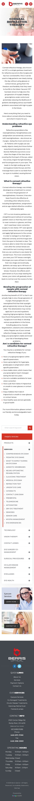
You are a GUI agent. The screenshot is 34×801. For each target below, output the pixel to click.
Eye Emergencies (13, 523)
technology (9, 530)
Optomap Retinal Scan (17, 706)
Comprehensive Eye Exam (17, 454)
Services (17, 680)
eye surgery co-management (11, 551)
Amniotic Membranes (15, 467)
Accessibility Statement (20, 785)
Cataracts (11, 491)
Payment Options (17, 683)
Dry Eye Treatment (14, 509)
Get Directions (17, 729)
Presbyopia (11, 498)
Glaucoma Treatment (16, 477)
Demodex (10, 512)
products (8, 443)
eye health (9, 580)
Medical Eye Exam (14, 480)
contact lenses (11, 543)
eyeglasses (9, 574)
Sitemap (17, 788)
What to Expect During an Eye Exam (16, 462)
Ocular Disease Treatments (17, 703)
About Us (17, 677)
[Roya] (17, 796)
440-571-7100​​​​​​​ (17, 735)
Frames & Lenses (17, 709)
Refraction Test (13, 484)
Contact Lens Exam (14, 494)
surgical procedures (14, 558)
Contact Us (11, 626)
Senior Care (11, 516)
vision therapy (11, 537)
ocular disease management (11, 566)
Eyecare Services (17, 697)
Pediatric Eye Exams (15, 457)
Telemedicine (12, 502)
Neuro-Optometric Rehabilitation (15, 472)
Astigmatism (11, 505)
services (8, 449)
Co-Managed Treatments (17, 700)
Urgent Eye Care (13, 487)
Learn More (11, 602)
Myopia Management (15, 519)
